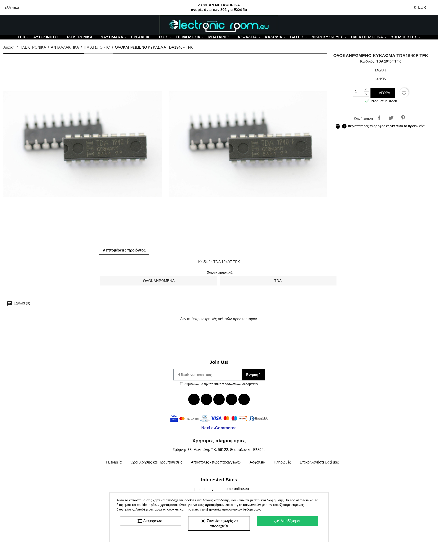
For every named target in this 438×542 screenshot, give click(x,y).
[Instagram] (231, 399)
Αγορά (384, 93)
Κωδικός (205, 262)
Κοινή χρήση (379, 117)
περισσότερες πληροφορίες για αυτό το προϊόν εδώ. (380, 126)
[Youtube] (219, 399)
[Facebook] (194, 399)
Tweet (391, 117)
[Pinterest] (244, 399)
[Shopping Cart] (401, 25)
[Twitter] (206, 399)
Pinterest (402, 117)
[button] (36, 25)
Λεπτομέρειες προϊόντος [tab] (124, 250)
